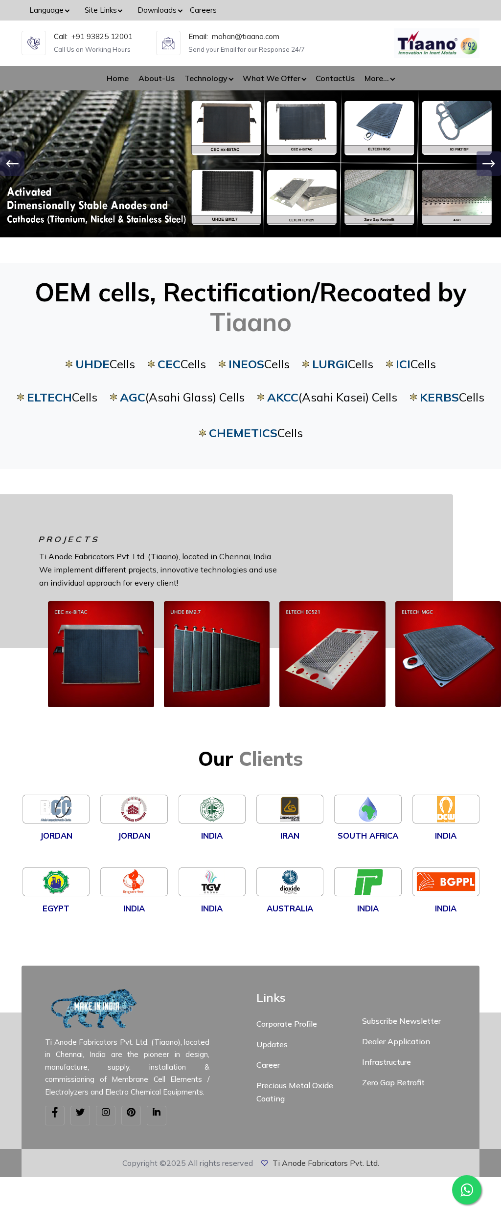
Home (118, 78)
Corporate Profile (286, 1024)
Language (46, 10)
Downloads (157, 10)
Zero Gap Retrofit (393, 1082)
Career (268, 1065)
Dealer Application (396, 1041)
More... (376, 78)
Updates (272, 1044)
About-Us (156, 78)
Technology (206, 78)
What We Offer (271, 78)
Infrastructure (386, 1062)
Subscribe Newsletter (401, 1021)
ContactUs (335, 78)
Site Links (101, 10)
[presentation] (12, 163)
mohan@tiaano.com (245, 36)
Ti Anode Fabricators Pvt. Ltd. (326, 1163)
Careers (203, 10)
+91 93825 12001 (102, 36)
